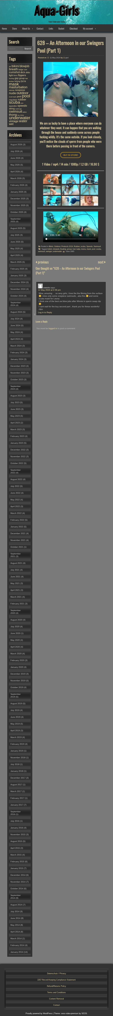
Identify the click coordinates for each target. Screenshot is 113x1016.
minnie (11, 90)
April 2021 (15, 590)
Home (4, 28)
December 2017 (17, 778)
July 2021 (14, 570)
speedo (22, 105)
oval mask (12, 97)
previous (43, 262)
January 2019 (16, 751)
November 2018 (17, 757)
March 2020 (16, 653)
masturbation (18, 87)
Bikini (51, 246)
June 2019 (15, 717)
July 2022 (14, 486)
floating (63, 249)
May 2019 (15, 724)
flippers (22, 75)
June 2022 (15, 493)
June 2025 (15, 242)
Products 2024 (67, 246)
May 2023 (15, 416)
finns (15, 75)
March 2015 (16, 855)
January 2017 (16, 805)
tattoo (25, 112)
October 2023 (16, 379)
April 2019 (15, 730)
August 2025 (16, 228)
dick (22, 72)
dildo (28, 72)
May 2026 (15, 165)
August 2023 (16, 395)
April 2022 (15, 506)
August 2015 (16, 841)
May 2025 (15, 248)
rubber (22, 99)
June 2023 (15, 409)
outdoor (22, 93)
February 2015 (17, 861)
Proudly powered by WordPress (39, 1013)
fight (11, 75)
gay (17, 78)
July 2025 (14, 235)
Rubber (77, 246)
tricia (22, 115)
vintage (13, 121)
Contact (40, 28)
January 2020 (16, 667)
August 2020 (16, 620)
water (23, 121)
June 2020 (15, 633)
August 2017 (16, 784)
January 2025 (16, 275)
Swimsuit (97, 246)
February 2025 (17, 269)
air (10, 67)
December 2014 (17, 875)
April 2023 (15, 422)
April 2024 (15, 339)
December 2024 (17, 282)
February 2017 (17, 798)
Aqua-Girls (56, 10)
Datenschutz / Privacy (56, 973)
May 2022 (15, 499)
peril (19, 96)
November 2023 (17, 373)
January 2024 (16, 359)
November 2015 (17, 834)
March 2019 (16, 737)
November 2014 (17, 882)
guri (67, 58)
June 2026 (15, 158)
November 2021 (17, 540)
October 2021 (16, 547)
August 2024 (16, 312)
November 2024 (17, 289)
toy (19, 115)
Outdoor (57, 246)
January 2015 (16, 868)
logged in (53, 328)
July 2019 (14, 710)
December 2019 (17, 674)
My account (88, 28)
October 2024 (16, 296)
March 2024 (16, 346)
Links (51, 28)
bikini (50, 249)
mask (89, 249)
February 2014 (17, 945)
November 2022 (17, 456)
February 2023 (17, 436)
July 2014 (14, 911)
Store (14, 28)
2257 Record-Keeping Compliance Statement (56, 980)
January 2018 (16, 771)
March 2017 (16, 791)
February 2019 (17, 744)
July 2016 (14, 821)
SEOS (84, 1013)
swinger (49, 251)
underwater (57, 251)
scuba (83, 246)
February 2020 (17, 660)
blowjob (56, 249)
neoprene (20, 90)
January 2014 (16, 952)
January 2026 (16, 192)
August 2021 (16, 563)
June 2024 (15, 325)
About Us (26, 28)
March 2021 (16, 597)
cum (25, 70)
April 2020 (15, 647)
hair (74, 249)
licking (17, 81)
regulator (13, 100)
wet (11, 124)
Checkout (74, 28)
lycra (23, 81)
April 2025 (15, 255)
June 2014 (15, 918)
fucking (11, 78)
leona (83, 249)
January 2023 (16, 443)
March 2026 (16, 178)
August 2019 (16, 703)
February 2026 (17, 185)
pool (93, 249)
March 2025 (16, 262)
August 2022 (16, 479)
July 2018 (14, 764)
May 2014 (15, 925)
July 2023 (14, 402)
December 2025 (17, 198)
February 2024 (17, 352)
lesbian (11, 81)
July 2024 (14, 319)
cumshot (14, 72)
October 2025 (16, 212)
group (69, 249)
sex (22, 103)
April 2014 (15, 932)
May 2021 (15, 583)
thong (13, 114)
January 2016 (16, 828)
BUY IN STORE (70, 155)
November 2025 (17, 205)
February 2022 (17, 520)
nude (12, 93)
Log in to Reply (45, 312)
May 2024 (15, 332)
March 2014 (16, 938)
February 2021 (17, 603)
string (12, 108)
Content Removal (56, 999)
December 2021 (17, 533)
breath (13, 69)
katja (78, 249)
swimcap (18, 109)
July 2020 (14, 626)
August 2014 (16, 905)
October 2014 (16, 888)
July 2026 (14, 151)
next (101, 262)
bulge (21, 69)
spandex (13, 106)
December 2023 (17, 366)
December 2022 (17, 450)
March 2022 (16, 513)
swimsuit (41, 251)
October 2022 (16, 463)
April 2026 (15, 171)
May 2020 (15, 640)
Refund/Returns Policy (56, 986)
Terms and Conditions (56, 992)
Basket (61, 28)
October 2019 (16, 687)
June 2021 (15, 576)
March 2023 (16, 429)
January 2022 (16, 526)
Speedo (89, 246)
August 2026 (16, 144)
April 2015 (15, 848)
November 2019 (17, 680)
